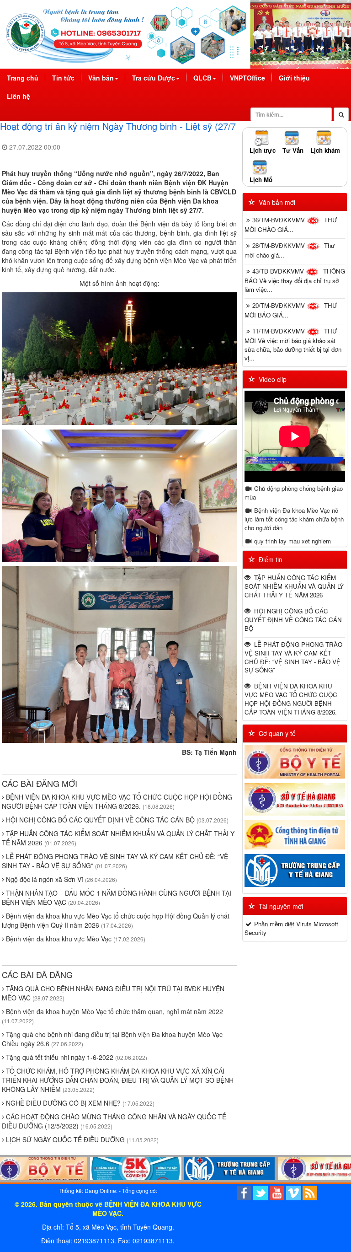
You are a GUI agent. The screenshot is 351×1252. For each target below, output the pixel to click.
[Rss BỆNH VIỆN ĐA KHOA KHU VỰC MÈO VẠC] (310, 1192)
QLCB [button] (202, 77)
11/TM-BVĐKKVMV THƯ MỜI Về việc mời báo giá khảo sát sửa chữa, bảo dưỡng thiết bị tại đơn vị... (293, 344)
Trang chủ (26, 77)
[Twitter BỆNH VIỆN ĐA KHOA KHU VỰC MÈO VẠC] (260, 1192)
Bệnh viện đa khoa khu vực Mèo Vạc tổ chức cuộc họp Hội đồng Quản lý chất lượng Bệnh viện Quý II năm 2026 (115, 920)
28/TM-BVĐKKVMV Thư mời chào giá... (290, 250)
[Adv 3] (294, 1168)
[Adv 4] (201, 1168)
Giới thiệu (294, 77)
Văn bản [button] (101, 77)
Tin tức (63, 77)
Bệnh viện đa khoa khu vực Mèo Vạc (74, 938)
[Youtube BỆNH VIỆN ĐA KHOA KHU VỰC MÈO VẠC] (277, 1192)
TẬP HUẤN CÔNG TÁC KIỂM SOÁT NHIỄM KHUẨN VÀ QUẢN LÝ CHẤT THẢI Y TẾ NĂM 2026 (294, 586)
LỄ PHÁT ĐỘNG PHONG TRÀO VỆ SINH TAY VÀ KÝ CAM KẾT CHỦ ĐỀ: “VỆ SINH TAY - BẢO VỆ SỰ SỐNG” (115, 861)
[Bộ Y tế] (295, 761)
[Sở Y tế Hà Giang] (295, 799)
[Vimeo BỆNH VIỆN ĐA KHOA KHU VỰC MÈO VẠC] (293, 1192)
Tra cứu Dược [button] (153, 77)
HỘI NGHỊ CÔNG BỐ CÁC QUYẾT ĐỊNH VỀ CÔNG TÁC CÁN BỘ (116, 819)
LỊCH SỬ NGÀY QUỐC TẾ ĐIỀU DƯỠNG (81, 1139)
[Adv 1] (107, 1168)
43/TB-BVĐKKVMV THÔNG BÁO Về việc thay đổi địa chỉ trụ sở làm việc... (295, 280)
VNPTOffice (247, 77)
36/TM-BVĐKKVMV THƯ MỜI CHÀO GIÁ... (291, 224)
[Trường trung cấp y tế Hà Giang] (295, 870)
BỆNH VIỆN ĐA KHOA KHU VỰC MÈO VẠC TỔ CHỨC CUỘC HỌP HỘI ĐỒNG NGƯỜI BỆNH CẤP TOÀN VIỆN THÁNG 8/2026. (117, 801)
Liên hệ (18, 96)
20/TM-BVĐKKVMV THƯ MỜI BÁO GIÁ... (291, 310)
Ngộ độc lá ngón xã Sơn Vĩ (60, 879)
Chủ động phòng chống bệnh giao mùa (294, 492)
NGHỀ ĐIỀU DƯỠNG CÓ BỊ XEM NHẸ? (79, 1102)
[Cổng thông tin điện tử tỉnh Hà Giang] (295, 834)
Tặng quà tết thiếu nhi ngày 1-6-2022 (75, 1057)
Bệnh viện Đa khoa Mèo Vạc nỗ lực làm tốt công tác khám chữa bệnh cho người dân (294, 519)
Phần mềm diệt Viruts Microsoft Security (291, 928)
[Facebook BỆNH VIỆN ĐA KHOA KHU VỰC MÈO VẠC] (244, 1192)
